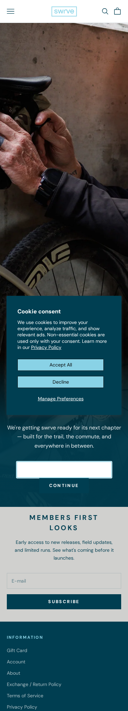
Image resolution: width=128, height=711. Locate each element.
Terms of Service (25, 696)
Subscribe (64, 601)
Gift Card (17, 650)
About (13, 673)
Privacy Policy (46, 347)
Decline (61, 382)
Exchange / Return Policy (34, 684)
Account (16, 662)
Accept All (60, 365)
